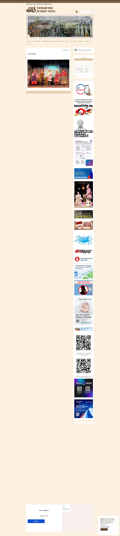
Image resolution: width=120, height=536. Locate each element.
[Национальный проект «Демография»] (83, 324)
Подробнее (103, 524)
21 (86, 69)
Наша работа (36, 41)
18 (78, 69)
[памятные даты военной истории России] (83, 229)
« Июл (75, 76)
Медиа (87, 41)
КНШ (66, 41)
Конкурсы (81, 41)
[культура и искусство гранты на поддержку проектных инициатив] (83, 218)
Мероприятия (73, 41)
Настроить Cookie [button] (105, 526)
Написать (36, 521)
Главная (29, 41)
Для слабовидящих (84, 50)
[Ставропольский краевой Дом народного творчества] (47, 9)
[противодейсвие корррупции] (83, 261)
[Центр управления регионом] (83, 271)
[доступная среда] (83, 245)
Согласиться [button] (104, 529)
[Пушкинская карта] (83, 136)
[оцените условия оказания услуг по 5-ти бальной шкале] (83, 351)
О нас (28, 44)
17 (75, 69)
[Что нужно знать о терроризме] (83, 254)
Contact (77, 12)
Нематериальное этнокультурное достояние (52, 41)
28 (86, 71)
